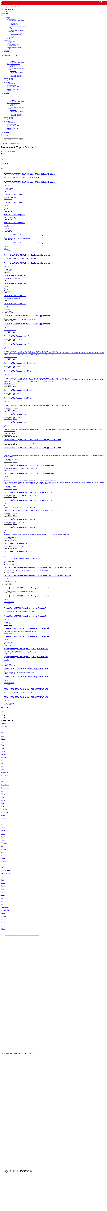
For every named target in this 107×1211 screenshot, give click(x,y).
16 (4, 715)
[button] (1, 15)
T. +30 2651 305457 (9, 9)
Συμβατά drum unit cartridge (17, 30)
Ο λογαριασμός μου (9, 11)
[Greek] (101, 2)
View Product (7, 189)
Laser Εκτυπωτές (11, 41)
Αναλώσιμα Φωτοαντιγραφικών (18, 26)
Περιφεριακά (7, 40)
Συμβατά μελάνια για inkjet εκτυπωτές (16, 20)
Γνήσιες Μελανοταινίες (16, 33)
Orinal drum (13, 28)
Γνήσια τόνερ (13, 23)
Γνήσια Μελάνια (11, 19)
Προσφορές (7, 51)
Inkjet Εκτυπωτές (11, 43)
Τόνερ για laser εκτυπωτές (13, 21)
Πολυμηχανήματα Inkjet (13, 44)
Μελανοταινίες (10, 31)
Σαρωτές (9, 48)
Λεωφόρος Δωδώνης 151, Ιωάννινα (12, 6)
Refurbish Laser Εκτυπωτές (14, 47)
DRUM (9, 27)
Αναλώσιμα (7, 17)
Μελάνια (15, 332)
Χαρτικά (9, 38)
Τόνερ (12, 312)
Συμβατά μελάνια (8, 251)
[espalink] (2, 1)
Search (5, 137)
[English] (99, 2)
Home (2, 143)
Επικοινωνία (7, 50)
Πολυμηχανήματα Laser (13, 45)
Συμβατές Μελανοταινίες (16, 34)
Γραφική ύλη (10, 37)
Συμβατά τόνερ (14, 24)
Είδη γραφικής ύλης (9, 36)
